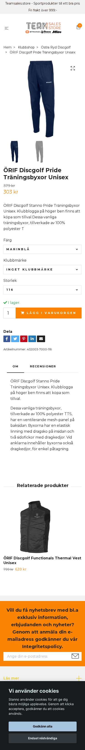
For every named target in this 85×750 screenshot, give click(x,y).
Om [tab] (15, 366)
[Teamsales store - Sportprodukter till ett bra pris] (43, 28)
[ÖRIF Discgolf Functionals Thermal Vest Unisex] (42, 527)
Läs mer (11, 678)
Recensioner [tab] (43, 366)
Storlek (10, 280)
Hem (7, 47)
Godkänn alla (42, 726)
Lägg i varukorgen (51, 313)
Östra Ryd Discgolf (55, 47)
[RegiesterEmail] (75, 656)
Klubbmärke (15, 260)
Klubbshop (26, 47)
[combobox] (42, 249)
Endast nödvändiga (42, 738)
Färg (7, 240)
